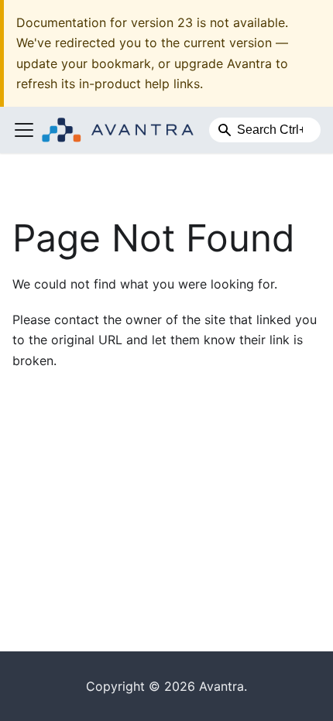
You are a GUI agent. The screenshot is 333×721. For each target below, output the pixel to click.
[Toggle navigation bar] (24, 130)
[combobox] (265, 130)
